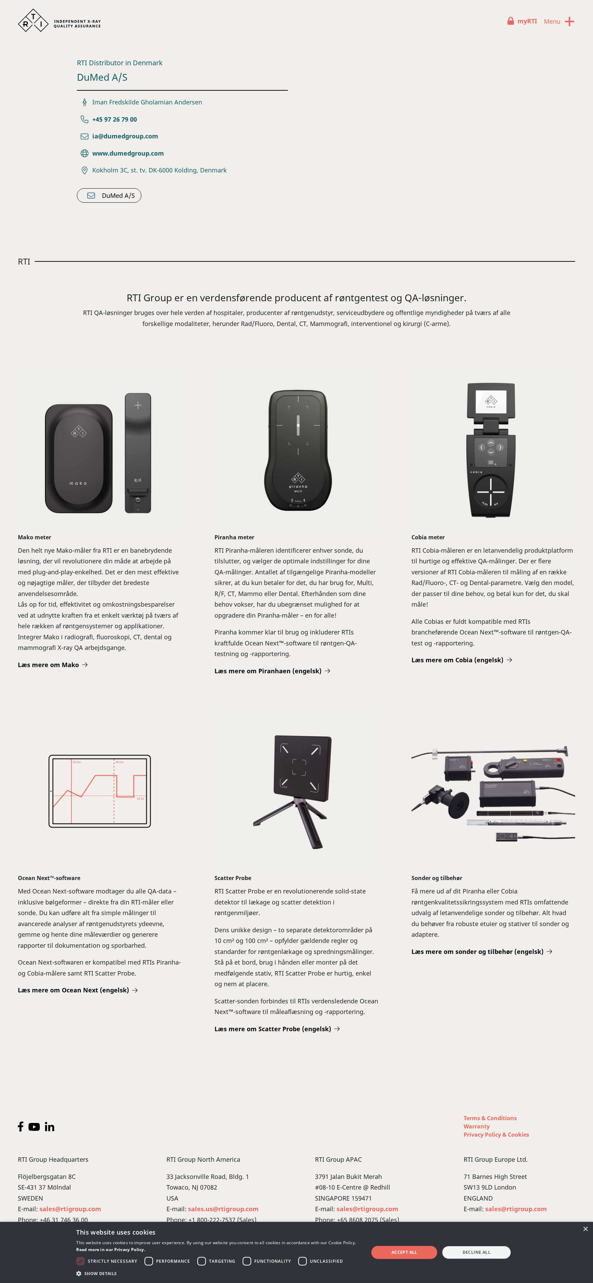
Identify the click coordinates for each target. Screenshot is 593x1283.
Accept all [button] (404, 1252)
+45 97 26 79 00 (114, 119)
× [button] (585, 1229)
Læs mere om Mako (48, 665)
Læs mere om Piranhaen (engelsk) (268, 671)
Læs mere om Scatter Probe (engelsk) (272, 1029)
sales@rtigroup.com (70, 1209)
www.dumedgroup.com (128, 153)
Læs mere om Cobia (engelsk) (457, 660)
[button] (218, 1273)
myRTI (527, 21)
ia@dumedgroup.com (125, 136)
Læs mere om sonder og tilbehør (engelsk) (477, 951)
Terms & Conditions (490, 1118)
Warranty (477, 1126)
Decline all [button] (476, 1252)
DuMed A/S (118, 195)
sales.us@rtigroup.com (223, 1209)
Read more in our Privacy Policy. (110, 1249)
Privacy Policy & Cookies (496, 1134)
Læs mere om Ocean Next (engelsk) (73, 990)
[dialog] (296, 1252)
